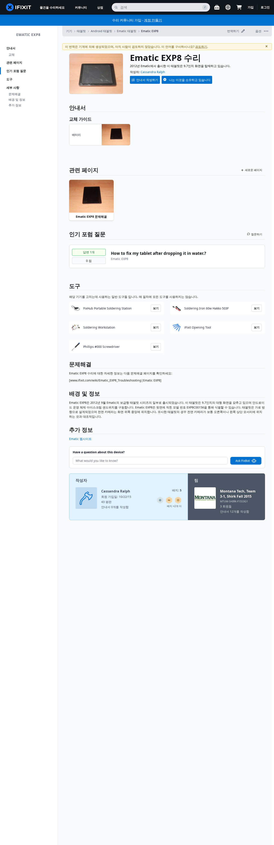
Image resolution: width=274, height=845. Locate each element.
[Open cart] (239, 7)
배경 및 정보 (17, 100)
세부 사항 (12, 88)
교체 (12, 55)
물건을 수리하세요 (52, 7)
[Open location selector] (228, 7)
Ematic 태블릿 (126, 31)
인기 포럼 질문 (16, 71)
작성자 (81, 480)
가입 (251, 7)
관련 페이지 (14, 62)
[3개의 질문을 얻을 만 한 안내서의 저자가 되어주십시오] (160, 500)
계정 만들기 (153, 20)
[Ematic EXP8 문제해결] (91, 196)
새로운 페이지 (253, 170)
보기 (156, 308)
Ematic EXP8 (28, 34)
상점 (100, 7)
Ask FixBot (242, 461)
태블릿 (81, 31)
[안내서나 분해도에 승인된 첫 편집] (169, 500)
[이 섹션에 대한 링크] (67, 365)
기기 (69, 31)
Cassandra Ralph (153, 72)
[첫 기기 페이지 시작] (178, 500)
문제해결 (15, 94)
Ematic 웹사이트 (80, 439)
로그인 (265, 7)
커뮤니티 (81, 7)
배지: (177, 490)
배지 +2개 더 (174, 506)
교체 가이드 (80, 119)
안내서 (10, 48)
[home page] (18, 7)
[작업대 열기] (217, 7)
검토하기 (201, 47)
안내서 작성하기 (147, 80)
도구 (9, 79)
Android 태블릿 (101, 31)
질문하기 (256, 234)
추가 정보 (15, 105)
